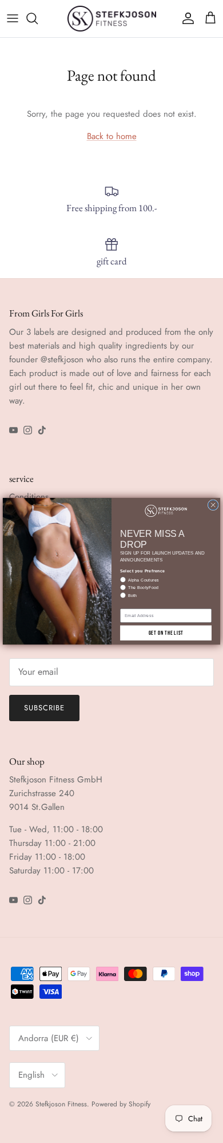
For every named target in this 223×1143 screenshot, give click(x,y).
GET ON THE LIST (166, 633)
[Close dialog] (213, 505)
